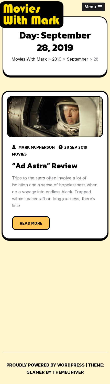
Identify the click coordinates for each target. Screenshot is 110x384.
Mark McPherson (36, 147)
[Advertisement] (40, 298)
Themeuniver (68, 372)
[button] (93, 7)
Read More (31, 223)
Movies (19, 154)
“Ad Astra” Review (44, 165)
